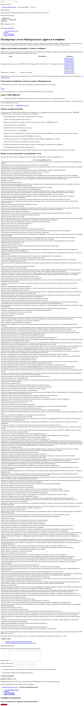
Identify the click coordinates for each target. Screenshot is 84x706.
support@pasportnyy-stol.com (10, 687)
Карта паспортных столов (9, 7)
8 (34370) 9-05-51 (69, 61)
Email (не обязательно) (7, 666)
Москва (6, 32)
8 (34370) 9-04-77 (69, 59)
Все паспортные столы (11, 31)
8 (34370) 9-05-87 (69, 62)
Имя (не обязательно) (7, 663)
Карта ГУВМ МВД (9, 35)
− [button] (1, 87)
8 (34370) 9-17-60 (69, 64)
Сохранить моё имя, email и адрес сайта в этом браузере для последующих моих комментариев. (29, 669)
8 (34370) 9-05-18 (69, 58)
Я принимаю (17, 672)
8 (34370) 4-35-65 (69, 65)
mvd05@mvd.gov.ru (69, 70)
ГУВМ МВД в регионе (21, 105)
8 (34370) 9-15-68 (69, 67)
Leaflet (2, 89)
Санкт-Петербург (9, 34)
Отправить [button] (4, 704)
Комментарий (5, 660)
